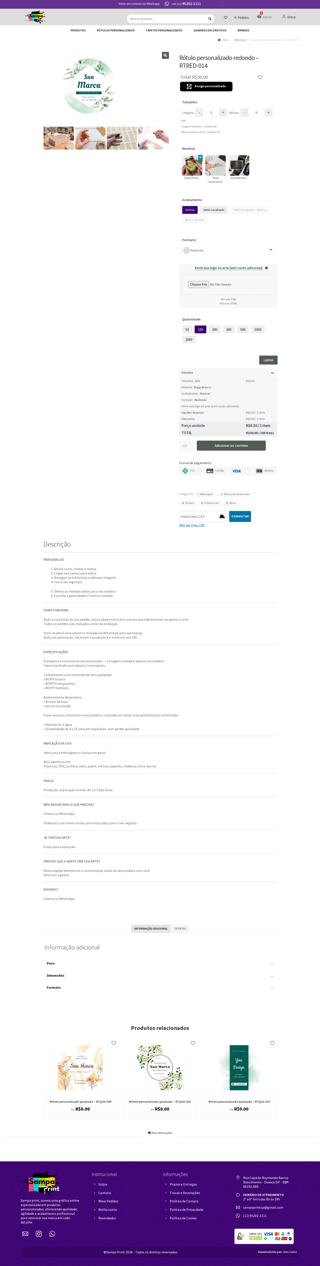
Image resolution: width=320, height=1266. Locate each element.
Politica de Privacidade (186, 1209)
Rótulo (232, 502)
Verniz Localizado (213, 210)
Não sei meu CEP (192, 525)
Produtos (78, 30)
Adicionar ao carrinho (231, 445)
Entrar (291, 17)
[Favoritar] (114, 1043)
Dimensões (160, 976)
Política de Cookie (183, 1218)
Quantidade (191, 319)
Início (225, 40)
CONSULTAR (240, 516)
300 (228, 329)
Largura (188, 112)
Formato (189, 240)
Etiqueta (189, 502)
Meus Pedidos (108, 1201)
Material (188, 148)
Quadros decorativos (210, 30)
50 (187, 329)
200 (214, 329)
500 (243, 329)
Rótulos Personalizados (116, 30)
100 (200, 329)
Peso (160, 964)
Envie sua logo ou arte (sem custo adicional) (229, 268)
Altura (234, 112)
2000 (188, 339)
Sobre (102, 1184)
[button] (165, 55)
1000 (257, 329)
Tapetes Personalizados (164, 30)
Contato (104, 1193)
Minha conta (107, 1209)
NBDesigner (240, 40)
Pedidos (243, 17)
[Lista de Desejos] (226, 17)
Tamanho (189, 102)
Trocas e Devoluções (185, 1193)
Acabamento (192, 200)
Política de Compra (184, 1201)
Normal (189, 210)
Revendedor (107, 1218)
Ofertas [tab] (180, 928)
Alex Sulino (277, 1252)
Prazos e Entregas (183, 1184)
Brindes (243, 30)
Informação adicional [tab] (151, 928)
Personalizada (211, 502)
